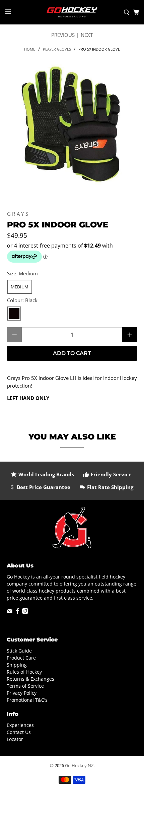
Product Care (21, 658)
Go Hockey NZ (79, 765)
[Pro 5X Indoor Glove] (72, 125)
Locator (15, 739)
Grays (18, 213)
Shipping (17, 665)
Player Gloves (57, 49)
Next (87, 34)
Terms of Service (25, 686)
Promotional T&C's (27, 700)
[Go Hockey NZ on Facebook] (17, 612)
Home (29, 49)
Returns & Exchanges (30, 679)
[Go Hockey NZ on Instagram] (25, 612)
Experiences (20, 725)
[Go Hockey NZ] (72, 12)
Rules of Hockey (24, 672)
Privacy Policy (22, 693)
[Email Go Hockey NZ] (10, 612)
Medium (19, 287)
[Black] (14, 314)
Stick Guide (19, 651)
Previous (63, 34)
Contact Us (19, 732)
